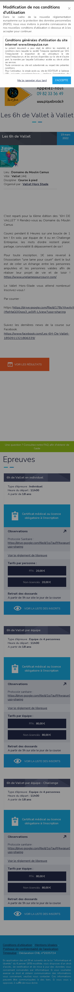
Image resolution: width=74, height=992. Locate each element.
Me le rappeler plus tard (32, 80)
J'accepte (61, 80)
